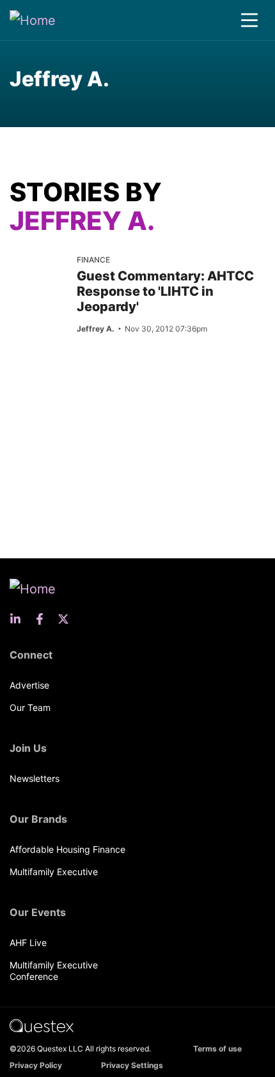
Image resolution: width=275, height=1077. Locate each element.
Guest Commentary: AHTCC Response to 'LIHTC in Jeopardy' (165, 291)
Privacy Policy (36, 1065)
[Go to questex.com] (42, 1025)
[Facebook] (43, 619)
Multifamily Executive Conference (54, 970)
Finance (93, 259)
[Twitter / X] (67, 619)
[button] (249, 20)
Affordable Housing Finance (67, 849)
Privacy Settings (132, 1065)
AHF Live (28, 942)
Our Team (30, 707)
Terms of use (217, 1048)
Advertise (29, 685)
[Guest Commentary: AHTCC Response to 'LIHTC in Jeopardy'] (38, 275)
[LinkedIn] (19, 619)
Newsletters (34, 778)
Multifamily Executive (54, 871)
